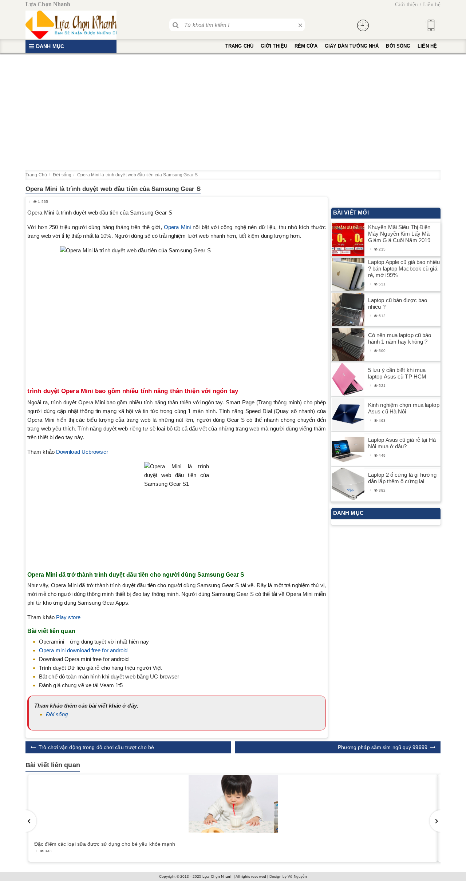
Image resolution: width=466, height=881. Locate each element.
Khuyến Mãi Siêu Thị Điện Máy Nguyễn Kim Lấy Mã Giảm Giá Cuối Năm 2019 (399, 233)
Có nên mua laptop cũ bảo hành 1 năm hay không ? (399, 338)
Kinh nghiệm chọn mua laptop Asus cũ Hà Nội (403, 408)
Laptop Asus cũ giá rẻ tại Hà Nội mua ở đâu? (402, 443)
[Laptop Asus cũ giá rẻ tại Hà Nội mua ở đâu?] (348, 449)
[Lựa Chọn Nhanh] (70, 25)
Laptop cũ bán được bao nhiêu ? (397, 303)
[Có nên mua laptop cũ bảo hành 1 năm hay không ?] (348, 344)
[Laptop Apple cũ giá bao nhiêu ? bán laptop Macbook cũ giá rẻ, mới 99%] (348, 275)
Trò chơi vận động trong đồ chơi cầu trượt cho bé (96, 747)
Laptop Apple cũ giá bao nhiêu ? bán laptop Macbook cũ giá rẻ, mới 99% (404, 268)
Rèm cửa (306, 46)
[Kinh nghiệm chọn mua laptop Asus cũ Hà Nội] (348, 414)
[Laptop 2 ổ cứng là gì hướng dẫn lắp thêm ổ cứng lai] (348, 484)
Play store (68, 617)
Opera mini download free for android (83, 650)
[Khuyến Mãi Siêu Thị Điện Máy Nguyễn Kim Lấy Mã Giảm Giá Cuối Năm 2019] (348, 240)
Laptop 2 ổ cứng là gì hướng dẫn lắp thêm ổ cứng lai (402, 478)
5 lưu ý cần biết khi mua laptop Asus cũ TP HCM (397, 373)
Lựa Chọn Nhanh (217, 876)
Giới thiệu (406, 4)
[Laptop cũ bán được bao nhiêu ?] (348, 310)
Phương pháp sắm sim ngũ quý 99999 (382, 747)
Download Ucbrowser (82, 452)
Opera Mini (177, 227)
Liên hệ (432, 4)
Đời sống (398, 46)
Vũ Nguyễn (297, 876)
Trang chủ (239, 46)
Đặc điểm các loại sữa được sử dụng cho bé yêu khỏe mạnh (104, 844)
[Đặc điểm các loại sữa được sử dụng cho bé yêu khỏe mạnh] (233, 804)
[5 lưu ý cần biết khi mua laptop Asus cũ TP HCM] (348, 379)
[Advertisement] (233, 112)
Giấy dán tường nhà (352, 46)
